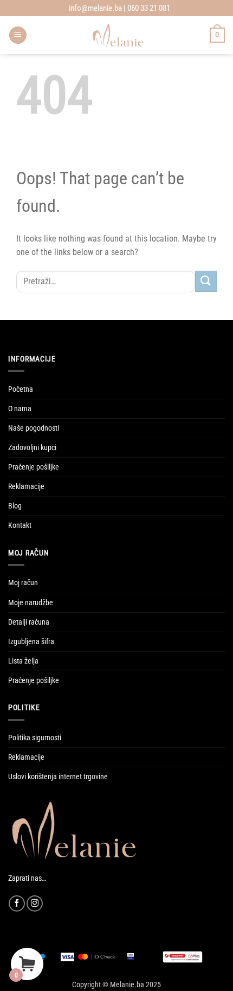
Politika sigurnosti (34, 737)
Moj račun (23, 582)
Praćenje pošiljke (33, 467)
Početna (20, 389)
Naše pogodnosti (33, 428)
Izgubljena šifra (31, 641)
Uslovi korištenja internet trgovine (58, 776)
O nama (19, 408)
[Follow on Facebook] (17, 903)
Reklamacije (26, 486)
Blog (15, 506)
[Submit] (206, 281)
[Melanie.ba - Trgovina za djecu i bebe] (118, 35)
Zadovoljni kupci (32, 447)
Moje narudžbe (30, 602)
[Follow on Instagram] (35, 903)
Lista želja (23, 661)
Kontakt (19, 525)
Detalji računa (28, 622)
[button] (18, 35)
